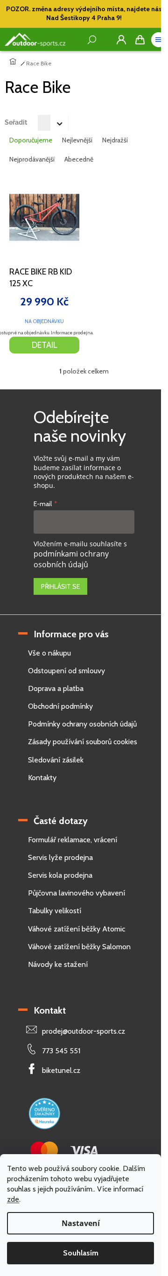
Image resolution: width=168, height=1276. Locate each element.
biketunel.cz (61, 1070)
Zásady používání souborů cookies (82, 741)
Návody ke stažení (58, 964)
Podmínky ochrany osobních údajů (82, 723)
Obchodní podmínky (60, 706)
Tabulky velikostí (54, 910)
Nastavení (81, 1223)
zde (13, 1199)
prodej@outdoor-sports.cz (83, 1031)
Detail (44, 345)
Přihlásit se (60, 586)
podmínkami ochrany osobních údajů (71, 559)
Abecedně (78, 159)
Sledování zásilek (56, 759)
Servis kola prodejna (60, 875)
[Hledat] (102, 39)
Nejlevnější (77, 140)
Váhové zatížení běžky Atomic (76, 928)
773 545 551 (61, 1050)
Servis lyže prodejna (60, 857)
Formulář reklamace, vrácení (72, 839)
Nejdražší (115, 140)
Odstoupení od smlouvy (66, 670)
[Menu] (158, 39)
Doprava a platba (56, 688)
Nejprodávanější (32, 159)
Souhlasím (80, 1252)
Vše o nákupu (49, 653)
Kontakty (42, 777)
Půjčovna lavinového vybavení (76, 892)
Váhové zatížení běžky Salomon (79, 946)
